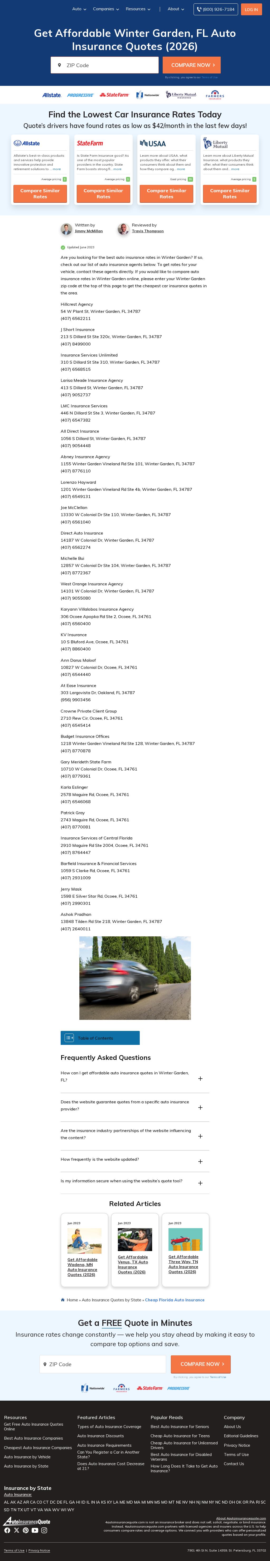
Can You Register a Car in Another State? (108, 1454)
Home (72, 1299)
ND (225, 1502)
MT (171, 1502)
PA (252, 1502)
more (57, 169)
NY (211, 1502)
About (173, 8)
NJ (198, 1502)
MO (164, 1502)
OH (232, 1502)
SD (6, 1510)
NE (178, 1502)
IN (93, 1502)
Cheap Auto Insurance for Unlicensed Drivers (184, 1445)
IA (98, 1502)
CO (39, 1502)
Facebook (7, 1530)
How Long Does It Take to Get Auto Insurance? (184, 1468)
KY (109, 1502)
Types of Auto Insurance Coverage (109, 1426)
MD (129, 1502)
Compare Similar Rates (40, 193)
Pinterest (25, 1530)
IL (88, 1502)
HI (78, 1502)
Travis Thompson (148, 231)
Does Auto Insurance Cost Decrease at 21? (110, 1466)
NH (192, 1502)
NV (185, 1502)
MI (143, 1502)
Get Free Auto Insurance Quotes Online (33, 1426)
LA (115, 1502)
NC (218, 1502)
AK (13, 1502)
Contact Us (234, 1463)
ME (122, 1502)
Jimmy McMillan (89, 231)
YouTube (35, 1530)
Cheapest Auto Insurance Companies (38, 1447)
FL (65, 1502)
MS (157, 1502)
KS (103, 1502)
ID (83, 1502)
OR (245, 1502)
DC (53, 1502)
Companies (103, 8)
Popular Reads (167, 1417)
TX (20, 1510)
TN (13, 1510)
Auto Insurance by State (26, 1466)
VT (33, 1510)
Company (234, 1417)
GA (72, 1502)
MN (150, 1502)
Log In (251, 9)
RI (258, 1502)
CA (33, 1502)
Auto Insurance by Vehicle (27, 1457)
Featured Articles (96, 1417)
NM (204, 1502)
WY (70, 1510)
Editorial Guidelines (241, 1436)
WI (63, 1510)
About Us (232, 1426)
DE (59, 1502)
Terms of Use (209, 77)
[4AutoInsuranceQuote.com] (27, 1521)
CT (46, 1502)
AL (6, 1502)
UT (27, 1510)
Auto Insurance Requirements (104, 1445)
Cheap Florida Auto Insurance (175, 1299)
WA (47, 1510)
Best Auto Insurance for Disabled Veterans (181, 1457)
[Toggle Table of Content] (100, 1038)
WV (56, 1510)
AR (26, 1502)
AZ (19, 1502)
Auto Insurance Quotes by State (111, 1299)
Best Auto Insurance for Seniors (180, 1426)
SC (263, 1502)
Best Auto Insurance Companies (33, 1438)
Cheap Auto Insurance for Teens (180, 1436)
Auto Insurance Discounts (100, 1436)
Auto (76, 8)
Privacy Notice (237, 1445)
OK (239, 1502)
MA (137, 1502)
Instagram (44, 1530)
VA (40, 1510)
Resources (136, 8)
